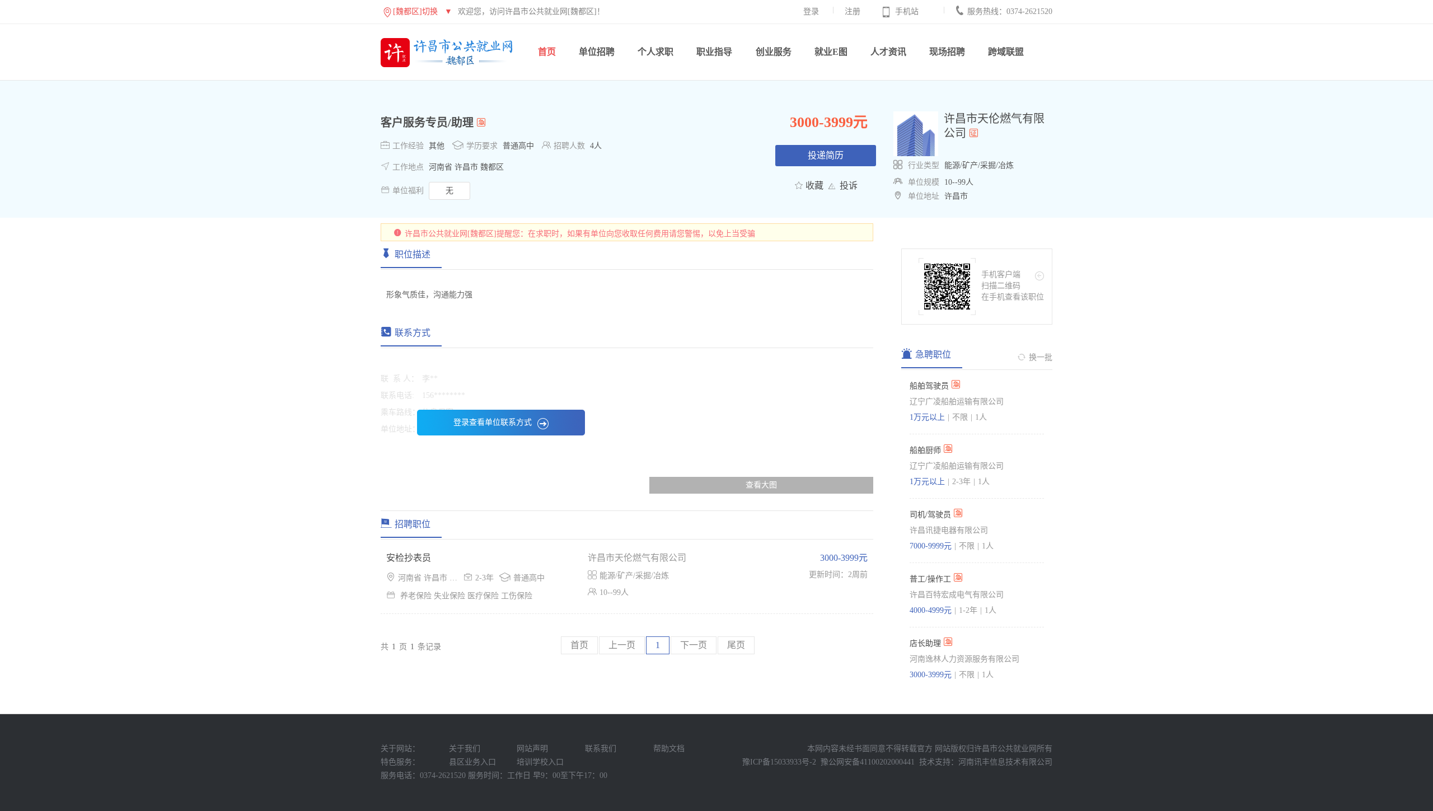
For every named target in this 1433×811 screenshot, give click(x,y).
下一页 (693, 645)
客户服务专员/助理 (427, 122)
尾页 (736, 645)
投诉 (849, 185)
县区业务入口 (472, 762)
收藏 (814, 185)
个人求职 (655, 52)
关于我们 (464, 748)
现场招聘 (947, 52)
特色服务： (400, 762)
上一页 (621, 645)
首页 (547, 52)
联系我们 (600, 748)
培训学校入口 (540, 762)
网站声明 (532, 748)
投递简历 (826, 155)
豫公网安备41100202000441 (868, 762)
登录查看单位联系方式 (492, 422)
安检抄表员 (408, 557)
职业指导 (714, 52)
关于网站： (400, 748)
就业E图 (830, 52)
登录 (811, 11)
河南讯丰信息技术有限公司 (1005, 762)
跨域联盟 (1006, 52)
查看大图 (761, 485)
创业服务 (774, 52)
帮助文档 (669, 748)
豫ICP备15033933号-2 (779, 762)
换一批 (1040, 357)
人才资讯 (888, 52)
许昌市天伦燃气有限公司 (637, 557)
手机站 (907, 11)
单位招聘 (597, 52)
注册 (852, 11)
